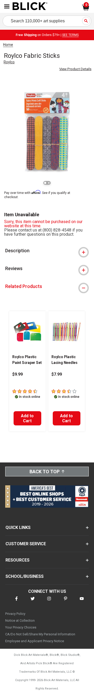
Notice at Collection (20, 620)
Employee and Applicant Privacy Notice (34, 641)
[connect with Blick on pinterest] (65, 601)
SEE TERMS (70, 35)
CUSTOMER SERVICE (25, 543)
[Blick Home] (30, 6)
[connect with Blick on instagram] (49, 601)
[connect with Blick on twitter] (32, 601)
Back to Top (45, 471)
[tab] (47, 251)
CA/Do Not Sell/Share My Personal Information (40, 634)
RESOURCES (17, 560)
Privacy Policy (15, 614)
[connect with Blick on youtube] (82, 601)
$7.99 (56, 374)
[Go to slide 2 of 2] (49, 183)
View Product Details (75, 69)
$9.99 (17, 374)
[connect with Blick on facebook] (16, 601)
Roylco (9, 62)
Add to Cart (27, 418)
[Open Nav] (6, 6)
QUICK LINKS (18, 527)
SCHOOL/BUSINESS (24, 576)
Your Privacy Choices (20, 627)
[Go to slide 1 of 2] (45, 183)
